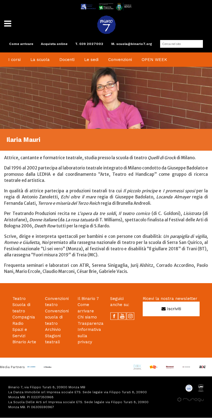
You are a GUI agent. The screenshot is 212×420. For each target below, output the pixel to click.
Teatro (19, 298)
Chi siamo (87, 317)
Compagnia (23, 317)
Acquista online (54, 44)
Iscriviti (173, 308)
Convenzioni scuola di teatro (57, 317)
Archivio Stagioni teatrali (53, 335)
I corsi (14, 59)
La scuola (40, 59)
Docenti (67, 59)
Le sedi (91, 59)
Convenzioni (120, 59)
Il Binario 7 (88, 298)
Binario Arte (24, 341)
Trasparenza (91, 323)
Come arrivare (21, 44)
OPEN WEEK (154, 59)
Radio (17, 323)
